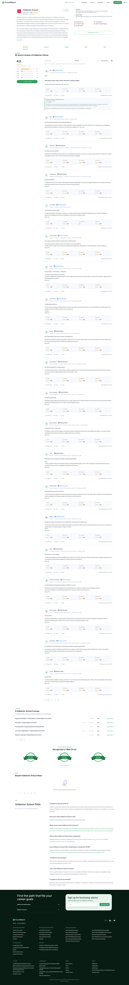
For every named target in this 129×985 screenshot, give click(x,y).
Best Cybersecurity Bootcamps (73, 939)
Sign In (125, 2)
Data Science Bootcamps (45, 932)
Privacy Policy (52, 979)
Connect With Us (21, 923)
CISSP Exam (95, 968)
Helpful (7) (49, 95)
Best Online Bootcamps (72, 932)
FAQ (105, 47)
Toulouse (91, 12)
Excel (67, 966)
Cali (94, 11)
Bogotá (86, 11)
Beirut (83, 11)
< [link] (45, 700)
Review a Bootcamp (18, 952)
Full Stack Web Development (82, 16)
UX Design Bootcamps (45, 934)
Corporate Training (17, 954)
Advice (108, 2)
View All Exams (95, 972)
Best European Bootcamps (98, 939)
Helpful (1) (49, 258)
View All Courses (17, 974)
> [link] (24, 739)
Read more (66, 84)
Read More (19, 40)
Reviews (25, 47)
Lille (100, 11)
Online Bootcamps (17, 930)
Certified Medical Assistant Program (22, 963)
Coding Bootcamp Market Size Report (48, 947)
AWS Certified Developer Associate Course (23, 966)
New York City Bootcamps (19, 932)
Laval (97, 11)
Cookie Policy (64, 979)
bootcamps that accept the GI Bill (96, 852)
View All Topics (69, 972)
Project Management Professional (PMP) (49, 963)
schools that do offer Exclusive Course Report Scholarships (64, 852)
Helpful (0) (49, 167)
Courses (92, 2)
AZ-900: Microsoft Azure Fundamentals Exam (103, 970)
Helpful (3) (49, 694)
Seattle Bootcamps (18, 937)
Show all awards (64, 765)
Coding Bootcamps (18, 945)
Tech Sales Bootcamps (45, 937)
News (86, 47)
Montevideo (78, 12)
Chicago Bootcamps (18, 934)
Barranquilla (78, 11)
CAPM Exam (95, 966)
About (14, 923)
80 (23, 14)
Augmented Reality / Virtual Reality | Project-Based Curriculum (84, 828)
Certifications (100, 2)
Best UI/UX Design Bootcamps (73, 937)
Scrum (67, 968)
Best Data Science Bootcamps (73, 934)
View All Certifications (44, 975)
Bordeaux (91, 11)
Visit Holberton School (93, 32)
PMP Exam (94, 963)
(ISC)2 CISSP (42, 966)
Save (67, 10)
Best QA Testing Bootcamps (99, 934)
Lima (102, 11)
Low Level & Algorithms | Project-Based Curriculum (94, 831)
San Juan (87, 12)
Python (67, 970)
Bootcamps (84, 2)
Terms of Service (58, 979)
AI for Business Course (18, 972)
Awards (66, 47)
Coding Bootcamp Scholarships (21, 947)
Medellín (106, 11)
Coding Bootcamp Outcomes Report (48, 949)
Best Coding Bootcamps (72, 930)
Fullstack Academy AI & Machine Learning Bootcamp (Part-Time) (23, 968)
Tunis (95, 12)
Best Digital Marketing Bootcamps (100, 930)
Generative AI (69, 963)
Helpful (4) (49, 138)
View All (15, 939)
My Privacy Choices (75, 979)
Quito (83, 12)
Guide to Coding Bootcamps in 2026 (48, 945)
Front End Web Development (96, 16)
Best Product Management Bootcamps (101, 932)
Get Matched (118, 2)
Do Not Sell (69, 979)
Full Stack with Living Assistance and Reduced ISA (68, 831)
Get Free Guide (104, 904)
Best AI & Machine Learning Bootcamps (102, 937)
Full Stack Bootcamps (44, 930)
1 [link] (48, 700)
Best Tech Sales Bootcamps (72, 941)
